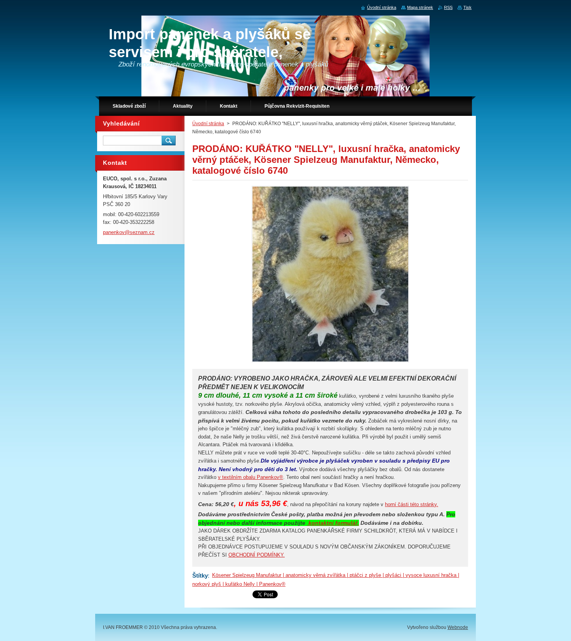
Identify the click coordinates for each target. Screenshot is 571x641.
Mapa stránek (420, 7)
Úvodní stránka (208, 123)
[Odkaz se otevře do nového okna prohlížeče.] (330, 362)
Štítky (200, 575)
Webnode (457, 627)
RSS (448, 7)
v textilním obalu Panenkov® (250, 477)
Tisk (467, 7)
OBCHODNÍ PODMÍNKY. (256, 555)
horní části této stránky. (411, 504)
